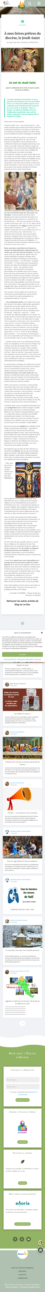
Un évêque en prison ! (22, 714)
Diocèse (22, 25)
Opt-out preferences (10, 659)
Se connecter (22, 1224)
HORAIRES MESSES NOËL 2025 (22, 909)
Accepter (22, 654)
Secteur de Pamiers (17, 732)
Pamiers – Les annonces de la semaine (22, 813)
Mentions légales (12, 1287)
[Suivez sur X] (22, 1239)
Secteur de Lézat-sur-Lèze (19, 971)
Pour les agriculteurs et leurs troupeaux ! (22, 861)
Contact (22, 1275)
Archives (22, 1271)
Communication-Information (20, 831)
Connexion (22, 1278)
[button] (42, 633)
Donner (22, 1142)
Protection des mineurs (22, 1268)
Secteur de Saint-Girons (19, 920)
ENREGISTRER (23, 1100)
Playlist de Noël (22, 665)
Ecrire (22, 1183)
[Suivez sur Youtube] (28, 1239)
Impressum (37, 659)
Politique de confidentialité (25, 659)
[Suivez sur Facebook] (15, 1239)
